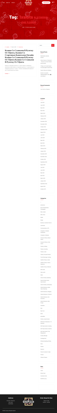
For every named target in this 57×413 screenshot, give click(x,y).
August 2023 (43, 164)
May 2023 (42, 172)
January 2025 (43, 118)
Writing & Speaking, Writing (46, 341)
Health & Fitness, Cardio (45, 259)
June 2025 (43, 105)
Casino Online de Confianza (46, 70)
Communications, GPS (45, 228)
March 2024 (43, 145)
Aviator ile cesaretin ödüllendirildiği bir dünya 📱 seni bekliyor (46, 74)
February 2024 (43, 148)
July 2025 (42, 102)
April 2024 (43, 143)
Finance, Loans (43, 251)
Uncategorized (43, 338)
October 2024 (43, 126)
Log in (42, 370)
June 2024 (43, 137)
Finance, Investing (44, 249)
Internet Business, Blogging (46, 291)
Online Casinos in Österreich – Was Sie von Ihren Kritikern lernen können (46, 62)
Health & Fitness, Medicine (46, 266)
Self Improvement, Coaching (46, 326)
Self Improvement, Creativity (46, 328)
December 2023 (44, 153)
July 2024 (42, 134)
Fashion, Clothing (44, 246)
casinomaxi (43, 225)
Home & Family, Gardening (46, 277)
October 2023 (43, 159)
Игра (42, 343)
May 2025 (42, 107)
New (41, 308)
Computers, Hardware (45, 235)
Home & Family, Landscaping (46, 284)
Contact (13, 2)
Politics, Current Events (45, 319)
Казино (42, 346)
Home (4, 2)
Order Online (46, 2)
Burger (42, 220)
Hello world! (43, 272)
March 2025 (43, 113)
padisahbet (43, 316)
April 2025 (43, 110)
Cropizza (48, 89)
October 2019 (43, 189)
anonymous (43, 205)
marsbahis (43, 305)
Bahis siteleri (43, 211)
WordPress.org (43, 378)
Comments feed (44, 375)
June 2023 (43, 170)
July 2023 (42, 167)
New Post (42, 310)
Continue (7, 73)
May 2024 (42, 140)
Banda (42, 217)
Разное (42, 354)
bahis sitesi (43, 214)
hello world (43, 269)
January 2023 (43, 181)
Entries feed (43, 373)
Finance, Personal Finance (46, 254)
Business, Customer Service (46, 222)
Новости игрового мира (45, 351)
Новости (42, 349)
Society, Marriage (44, 335)
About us (8, 2)
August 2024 (43, 132)
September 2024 (44, 129)
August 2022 (43, 186)
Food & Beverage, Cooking (46, 257)
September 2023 (44, 162)
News (42, 313)
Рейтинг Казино (44, 357)
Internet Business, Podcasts (46, 294)
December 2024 (44, 121)
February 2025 (43, 116)
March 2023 (43, 178)
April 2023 (43, 175)
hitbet (42, 275)
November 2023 (44, 156)
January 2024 (43, 151)
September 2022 (44, 183)
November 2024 (44, 124)
